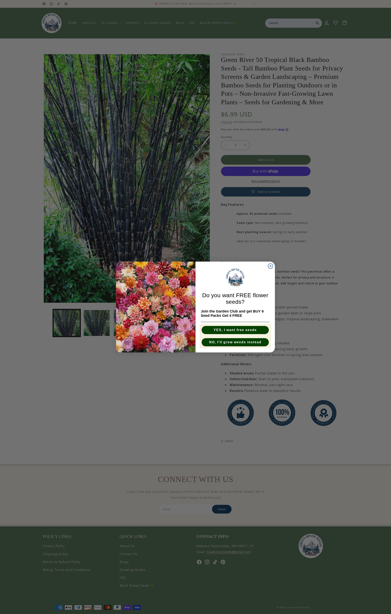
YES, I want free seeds (235, 330)
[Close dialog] (270, 266)
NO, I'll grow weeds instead (235, 342)
